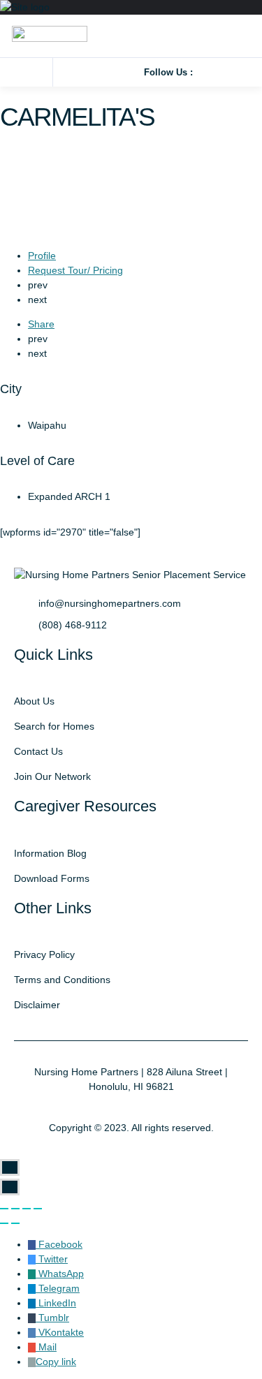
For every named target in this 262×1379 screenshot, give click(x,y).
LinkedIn (56, 1302)
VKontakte (60, 1332)
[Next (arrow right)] (15, 1223)
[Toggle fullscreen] (26, 1208)
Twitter (52, 1258)
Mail (46, 1346)
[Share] (15, 1208)
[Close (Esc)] (4, 1208)
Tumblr (52, 1317)
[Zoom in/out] (38, 1208)
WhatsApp (60, 1273)
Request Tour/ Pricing (75, 270)
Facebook (59, 1244)
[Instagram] (224, 72)
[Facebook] (205, 72)
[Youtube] (244, 72)
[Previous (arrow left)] (4, 1223)
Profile (42, 255)
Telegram (58, 1288)
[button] (29, 72)
